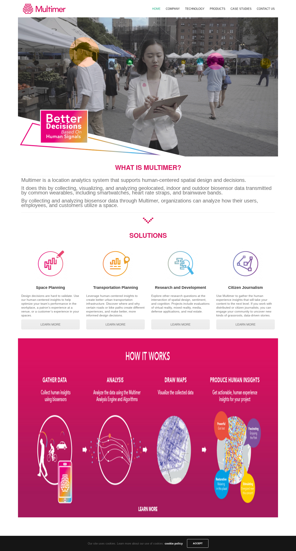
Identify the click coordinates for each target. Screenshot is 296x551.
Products (217, 8)
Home (156, 8)
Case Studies (241, 8)
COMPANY (173, 8)
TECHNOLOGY (195, 8)
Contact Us (266, 8)
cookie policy (174, 543)
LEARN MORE (50, 324)
